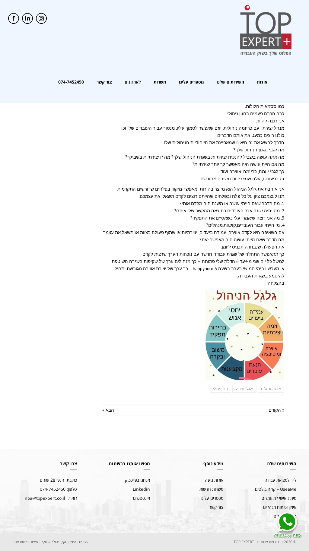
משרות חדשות (211, 489)
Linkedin (141, 489)
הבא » (108, 410)
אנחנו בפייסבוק (137, 480)
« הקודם (276, 410)
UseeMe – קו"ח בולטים (275, 489)
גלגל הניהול (244, 388)
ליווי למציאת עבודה (280, 480)
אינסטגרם (141, 498)
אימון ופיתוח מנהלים (279, 507)
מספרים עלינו (212, 498)
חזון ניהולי (220, 388)
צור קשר (216, 507)
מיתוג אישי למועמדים (279, 498)
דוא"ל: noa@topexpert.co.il (51, 498)
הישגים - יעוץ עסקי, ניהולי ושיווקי (65, 541)
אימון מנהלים (271, 388)
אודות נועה (214, 480)
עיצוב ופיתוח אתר (25, 541)
